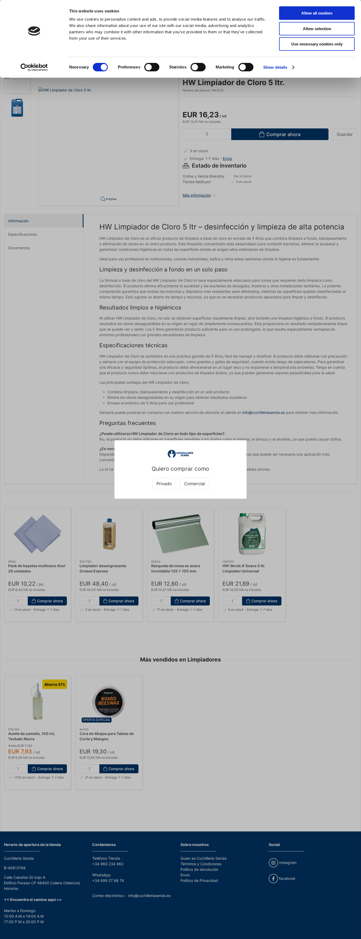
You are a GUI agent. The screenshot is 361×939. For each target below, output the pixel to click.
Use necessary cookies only (317, 44)
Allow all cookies (316, 13)
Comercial (194, 483)
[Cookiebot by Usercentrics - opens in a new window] (34, 67)
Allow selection (317, 28)
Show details (275, 67)
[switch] (151, 67)
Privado (164, 483)
